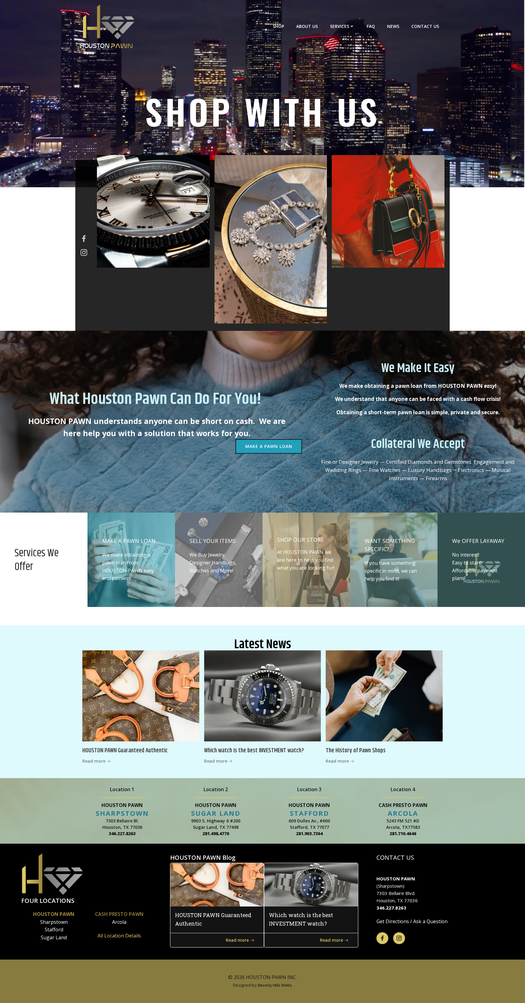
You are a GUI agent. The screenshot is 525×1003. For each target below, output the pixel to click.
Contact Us (425, 26)
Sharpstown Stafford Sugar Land (54, 930)
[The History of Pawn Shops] (384, 695)
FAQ (371, 26)
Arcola (119, 922)
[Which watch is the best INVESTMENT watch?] (262, 695)
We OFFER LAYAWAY (478, 540)
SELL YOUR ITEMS (213, 540)
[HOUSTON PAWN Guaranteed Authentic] (140, 695)
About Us (307, 26)
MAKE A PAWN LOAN (129, 540)
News (393, 26)
